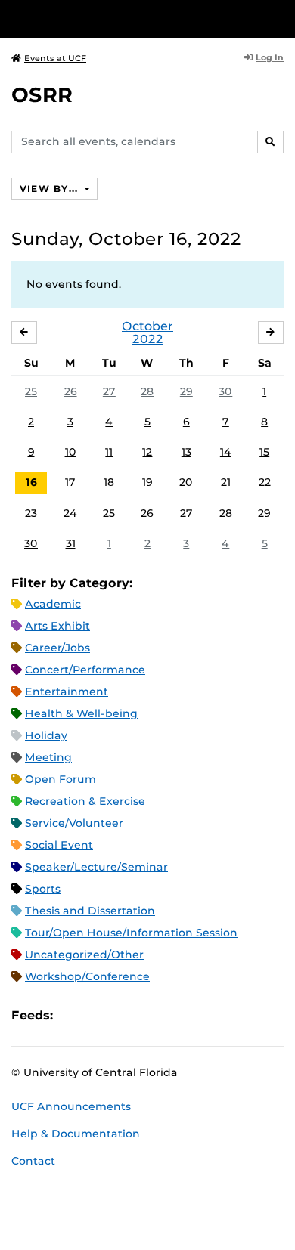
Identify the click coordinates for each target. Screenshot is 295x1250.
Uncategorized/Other (84, 954)
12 (147, 452)
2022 (147, 339)
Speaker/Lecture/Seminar (96, 867)
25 (31, 391)
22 (265, 482)
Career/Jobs (57, 647)
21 (226, 482)
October (147, 326)
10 (70, 452)
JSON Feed (175, 1015)
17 (70, 482)
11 (109, 452)
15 (264, 452)
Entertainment (66, 691)
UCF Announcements (71, 1106)
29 (186, 391)
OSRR (42, 94)
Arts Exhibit (57, 626)
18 (109, 482)
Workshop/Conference (87, 976)
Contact (33, 1161)
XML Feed (150, 1015)
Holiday (46, 735)
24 (70, 513)
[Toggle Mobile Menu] (280, 18)
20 (186, 482)
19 (147, 482)
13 (186, 452)
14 (225, 452)
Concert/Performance (85, 669)
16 (31, 482)
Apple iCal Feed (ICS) (72, 1015)
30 (225, 391)
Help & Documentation (75, 1133)
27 (109, 391)
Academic (53, 604)
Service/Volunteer (74, 823)
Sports (43, 889)
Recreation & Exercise (85, 801)
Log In (270, 57)
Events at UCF (55, 58)
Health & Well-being (81, 713)
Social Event (59, 845)
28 (147, 391)
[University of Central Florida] (115, 18)
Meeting (48, 757)
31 (71, 543)
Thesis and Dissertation (90, 910)
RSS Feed (124, 1015)
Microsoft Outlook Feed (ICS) (98, 1015)
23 (31, 513)
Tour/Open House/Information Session (131, 932)
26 (70, 391)
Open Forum (60, 779)
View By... (51, 188)
